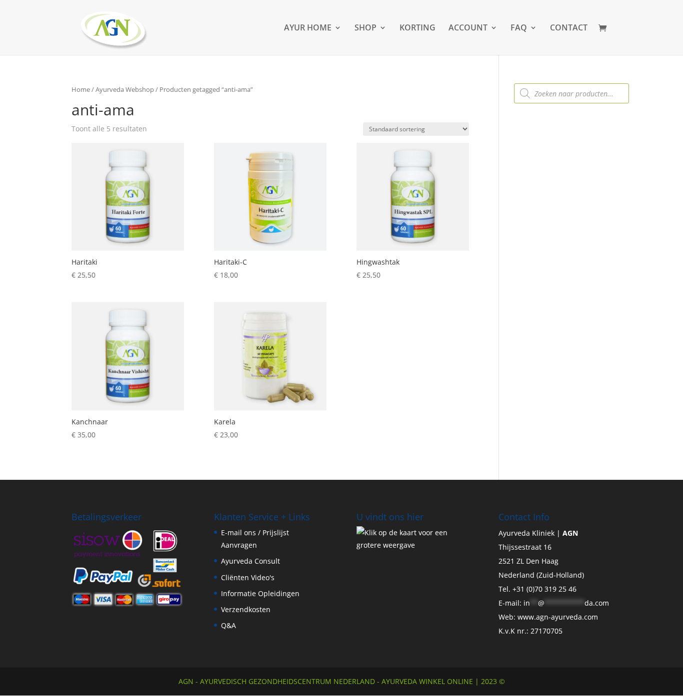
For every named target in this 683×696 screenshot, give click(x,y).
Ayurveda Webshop (125, 89)
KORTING (418, 28)
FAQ (518, 28)
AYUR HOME (308, 28)
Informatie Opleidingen (260, 593)
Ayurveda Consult (250, 561)
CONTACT (569, 28)
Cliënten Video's (247, 577)
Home (81, 89)
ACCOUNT (468, 28)
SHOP (365, 28)
